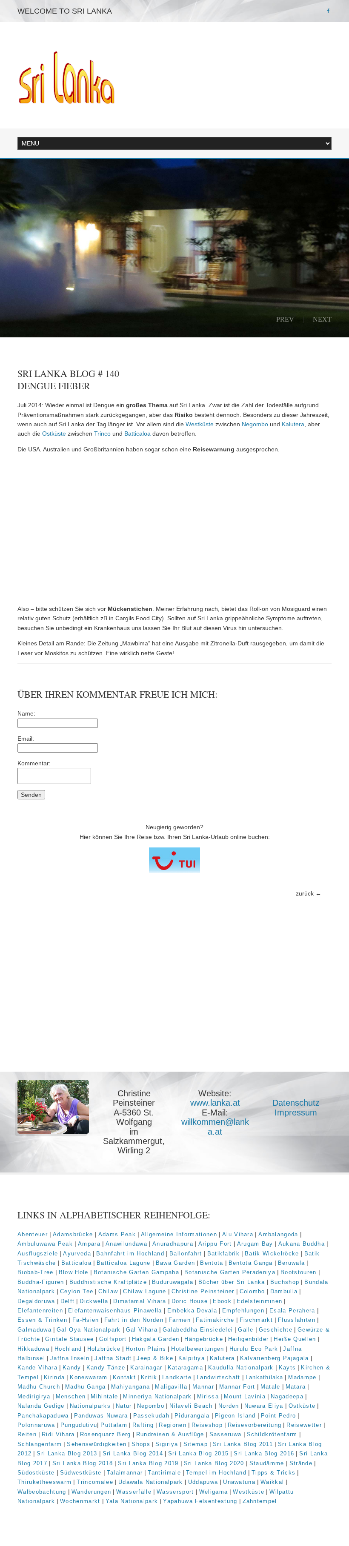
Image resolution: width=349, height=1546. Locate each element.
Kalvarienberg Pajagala (274, 1358)
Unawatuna (239, 1482)
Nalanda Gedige (41, 1406)
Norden (228, 1406)
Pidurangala (192, 1415)
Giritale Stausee (69, 1339)
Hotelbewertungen (197, 1349)
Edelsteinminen (260, 1301)
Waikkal (272, 1482)
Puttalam (113, 1425)
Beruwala (291, 1263)
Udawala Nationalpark (150, 1482)
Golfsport (113, 1339)
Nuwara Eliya (263, 1406)
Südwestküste (81, 1472)
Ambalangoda (278, 1234)
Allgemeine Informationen (179, 1234)
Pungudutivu (78, 1425)
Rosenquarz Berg (105, 1434)
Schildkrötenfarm (272, 1434)
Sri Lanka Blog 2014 (133, 1453)
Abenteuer (32, 1234)
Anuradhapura (172, 1244)
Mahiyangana (130, 1386)
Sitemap (195, 1444)
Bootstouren (298, 1272)
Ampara (89, 1244)
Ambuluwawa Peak (45, 1244)
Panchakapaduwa (43, 1415)
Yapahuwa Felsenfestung (200, 1501)
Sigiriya (166, 1444)
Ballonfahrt (185, 1253)
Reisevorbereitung (255, 1425)
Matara (296, 1386)
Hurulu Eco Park (253, 1349)
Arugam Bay (255, 1244)
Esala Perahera (292, 1310)
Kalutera (293, 424)
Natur (124, 1406)
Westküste (200, 424)
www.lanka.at (215, 1102)
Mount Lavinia (245, 1396)
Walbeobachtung (41, 1492)
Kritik (149, 1377)
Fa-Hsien (85, 1320)
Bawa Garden (175, 1263)
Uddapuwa (203, 1482)
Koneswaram (88, 1377)
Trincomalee (95, 1482)
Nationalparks (90, 1406)
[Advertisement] (174, 529)
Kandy (72, 1367)
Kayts (287, 1367)
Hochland (68, 1349)
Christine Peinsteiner (203, 1291)
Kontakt (124, 1377)
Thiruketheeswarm (44, 1482)
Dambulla (284, 1291)
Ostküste (54, 433)
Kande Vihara (37, 1367)
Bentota (211, 1263)
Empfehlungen (243, 1310)
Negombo (255, 424)
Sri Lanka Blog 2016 (264, 1453)
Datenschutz (296, 1102)
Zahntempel (260, 1501)
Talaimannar (125, 1472)
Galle (246, 1329)
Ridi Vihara (58, 1434)
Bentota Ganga (251, 1263)
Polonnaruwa (36, 1425)
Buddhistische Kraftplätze (108, 1282)
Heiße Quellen (295, 1339)
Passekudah (151, 1415)
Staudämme (266, 1463)
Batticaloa (137, 433)
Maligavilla (171, 1386)
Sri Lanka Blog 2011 (243, 1444)
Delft (67, 1301)
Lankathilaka (264, 1377)
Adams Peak (117, 1234)
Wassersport (175, 1492)
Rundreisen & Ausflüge (170, 1434)
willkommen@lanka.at (215, 1126)
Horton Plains (146, 1349)
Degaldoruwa (36, 1301)
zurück (305, 893)
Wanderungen (92, 1492)
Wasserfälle (134, 1492)
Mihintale (104, 1396)
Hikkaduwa (33, 1349)
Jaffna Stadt (113, 1358)
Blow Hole (74, 1272)
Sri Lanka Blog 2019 (148, 1463)
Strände (300, 1463)
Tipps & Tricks (274, 1472)
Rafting (143, 1425)
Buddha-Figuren (40, 1282)
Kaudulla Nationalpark (241, 1367)
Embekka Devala (192, 1310)
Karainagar (146, 1367)
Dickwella (94, 1301)
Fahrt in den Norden (133, 1320)
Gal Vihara (141, 1329)
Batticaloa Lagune (124, 1263)
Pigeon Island (235, 1415)
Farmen (180, 1320)
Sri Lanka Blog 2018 (82, 1463)
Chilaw (108, 1291)
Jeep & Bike (155, 1358)
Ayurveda (77, 1253)
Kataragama (185, 1367)
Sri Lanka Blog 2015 (198, 1453)
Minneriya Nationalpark (157, 1396)
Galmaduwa (34, 1329)
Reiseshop (207, 1425)
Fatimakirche (215, 1320)
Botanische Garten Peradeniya (229, 1272)
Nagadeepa (287, 1396)
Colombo (252, 1291)
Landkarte (177, 1377)
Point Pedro (278, 1415)
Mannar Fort (237, 1386)
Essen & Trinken (42, 1320)
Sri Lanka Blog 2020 (214, 1463)
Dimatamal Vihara (139, 1301)
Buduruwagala (172, 1282)
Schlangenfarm (39, 1444)
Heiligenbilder (248, 1339)
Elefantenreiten (40, 1310)
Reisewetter (304, 1425)
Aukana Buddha (301, 1244)
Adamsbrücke (73, 1234)
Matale (270, 1386)
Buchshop (285, 1282)
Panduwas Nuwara (101, 1415)
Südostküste (36, 1472)
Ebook (222, 1301)
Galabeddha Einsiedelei (198, 1329)
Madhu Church (38, 1386)
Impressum (296, 1112)
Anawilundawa (126, 1244)
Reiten (27, 1434)
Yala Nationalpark (132, 1501)
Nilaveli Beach (192, 1406)
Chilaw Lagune (144, 1291)
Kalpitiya (191, 1358)
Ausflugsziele (37, 1253)
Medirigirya (34, 1396)
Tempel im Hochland (216, 1472)
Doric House (190, 1301)
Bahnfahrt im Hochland (130, 1253)
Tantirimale (164, 1472)
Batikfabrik (223, 1253)
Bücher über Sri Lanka (231, 1282)
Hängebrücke (203, 1339)
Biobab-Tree (35, 1272)
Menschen (71, 1396)
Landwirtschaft (218, 1377)
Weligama (213, 1492)
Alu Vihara (237, 1234)
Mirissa (208, 1396)
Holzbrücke (103, 1349)
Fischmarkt (256, 1320)
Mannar (203, 1386)
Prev (285, 319)
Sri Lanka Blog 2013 (67, 1453)
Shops (141, 1444)
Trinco (102, 433)
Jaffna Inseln (69, 1358)
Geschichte (275, 1329)
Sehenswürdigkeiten (96, 1444)
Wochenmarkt (80, 1501)
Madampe (302, 1377)
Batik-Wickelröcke (272, 1253)
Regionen (172, 1425)
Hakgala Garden (156, 1339)
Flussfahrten (296, 1320)
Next (322, 319)
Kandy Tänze (106, 1367)
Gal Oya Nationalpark (89, 1329)
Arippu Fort (215, 1244)
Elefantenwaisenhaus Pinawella (115, 1310)
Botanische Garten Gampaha (136, 1272)
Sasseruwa (225, 1434)
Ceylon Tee (76, 1291)
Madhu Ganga (85, 1386)
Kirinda (54, 1377)
